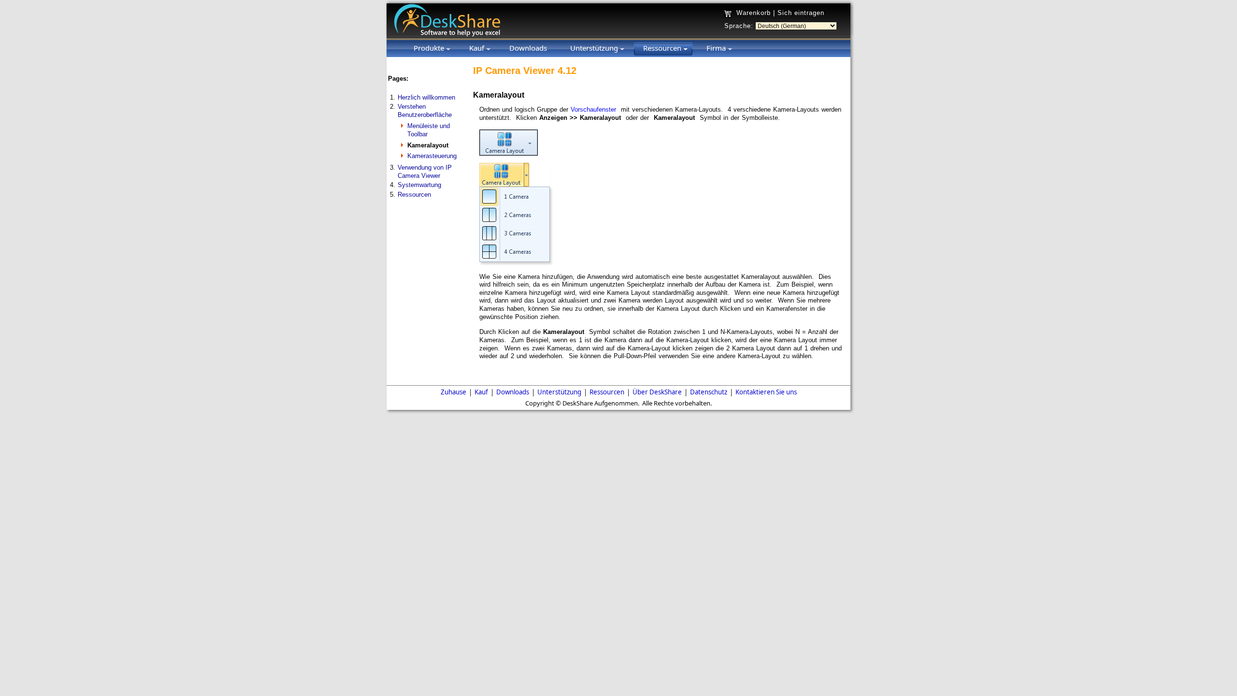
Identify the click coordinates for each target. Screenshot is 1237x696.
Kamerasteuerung (432, 156)
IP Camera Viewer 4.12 (524, 70)
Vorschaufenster (593, 109)
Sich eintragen (800, 12)
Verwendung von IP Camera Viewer (425, 171)
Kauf (481, 392)
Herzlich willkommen (426, 97)
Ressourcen (414, 194)
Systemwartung (419, 184)
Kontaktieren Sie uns (766, 392)
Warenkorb (753, 12)
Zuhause (453, 392)
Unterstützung (559, 392)
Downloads (512, 392)
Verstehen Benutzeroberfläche (425, 110)
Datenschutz (708, 392)
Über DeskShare (657, 392)
